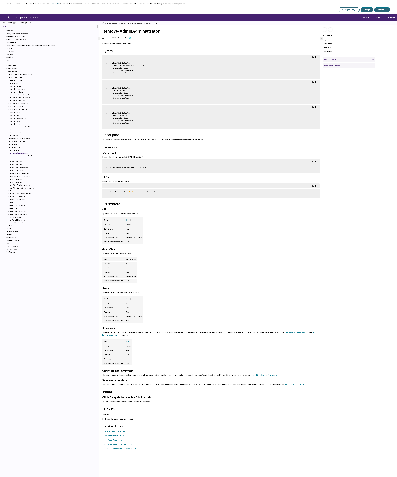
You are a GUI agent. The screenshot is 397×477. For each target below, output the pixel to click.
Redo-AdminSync (14, 150)
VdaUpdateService (12, 249)
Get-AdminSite (13, 136)
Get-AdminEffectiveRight (16, 101)
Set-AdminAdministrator (16, 191)
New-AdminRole (13, 144)
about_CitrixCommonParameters (17, 34)
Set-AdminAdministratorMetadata (19, 194)
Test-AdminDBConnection (17, 220)
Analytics (9, 54)
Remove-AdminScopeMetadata (18, 173)
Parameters (328, 51)
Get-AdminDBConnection (16, 89)
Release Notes (11, 42)
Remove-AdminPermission (17, 159)
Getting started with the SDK (16, 39)
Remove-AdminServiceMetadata (19, 176)
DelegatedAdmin (12, 71)
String (128, 220)
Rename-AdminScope (15, 182)
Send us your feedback (332, 65)
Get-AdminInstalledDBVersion (18, 103)
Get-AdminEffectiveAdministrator (19, 98)
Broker (8, 63)
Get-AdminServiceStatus (16, 133)
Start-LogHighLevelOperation (296, 332)
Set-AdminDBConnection (16, 197)
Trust (8, 243)
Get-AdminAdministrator (16, 86)
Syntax (326, 40)
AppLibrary (10, 57)
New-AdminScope (14, 147)
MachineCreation (12, 232)
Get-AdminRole (13, 115)
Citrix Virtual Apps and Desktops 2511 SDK (144, 23)
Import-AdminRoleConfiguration (19, 138)
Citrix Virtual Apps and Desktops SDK (117, 23)
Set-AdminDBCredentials (16, 200)
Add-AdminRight (13, 83)
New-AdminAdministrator (16, 141)
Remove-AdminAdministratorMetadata (21, 156)
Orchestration (11, 237)
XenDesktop (10, 252)
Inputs (326, 55)
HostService (10, 229)
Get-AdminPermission (15, 106)
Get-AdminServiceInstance (17, 130)
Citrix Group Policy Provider (15, 36)
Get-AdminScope (14, 121)
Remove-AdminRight (15, 162)
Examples (9, 48)
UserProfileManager (13, 246)
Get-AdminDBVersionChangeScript (20, 95)
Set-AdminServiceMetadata (17, 214)
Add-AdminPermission (15, 80)
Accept (367, 10)
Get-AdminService (14, 124)
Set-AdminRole (13, 202)
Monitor (9, 234)
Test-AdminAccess (14, 217)
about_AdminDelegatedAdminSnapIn (20, 74)
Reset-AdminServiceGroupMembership (21, 188)
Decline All (382, 10)
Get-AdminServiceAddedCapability (19, 127)
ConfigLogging (11, 68)
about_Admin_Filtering (15, 77)
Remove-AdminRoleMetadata (18, 167)
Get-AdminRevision (14, 112)
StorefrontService (12, 240)
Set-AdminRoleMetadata (16, 205)
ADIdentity (10, 51)
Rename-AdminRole (15, 179)
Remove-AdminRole (15, 164)
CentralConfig (11, 66)
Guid (127, 341)
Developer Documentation (26, 17)
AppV (8, 60)
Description (328, 44)
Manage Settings (349, 10)
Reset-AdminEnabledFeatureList (19, 185)
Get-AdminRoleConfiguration (18, 118)
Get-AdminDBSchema (15, 92)
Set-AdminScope (14, 208)
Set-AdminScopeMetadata (17, 211)
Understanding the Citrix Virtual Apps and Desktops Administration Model (30, 45)
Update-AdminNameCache (17, 223)
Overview (9, 31)
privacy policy (55, 4)
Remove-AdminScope (15, 170)
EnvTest (9, 226)
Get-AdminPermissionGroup (17, 109)
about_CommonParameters (295, 384)
